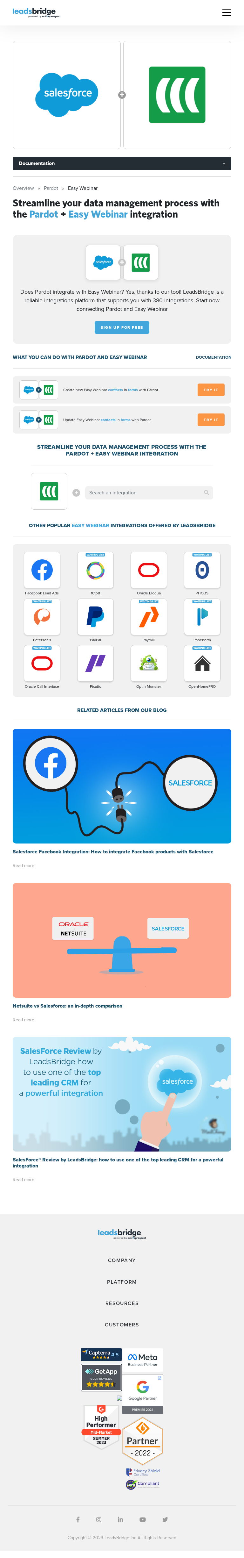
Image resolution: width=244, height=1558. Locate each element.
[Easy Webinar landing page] (177, 95)
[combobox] (149, 492)
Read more (23, 865)
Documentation (37, 163)
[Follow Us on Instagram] (98, 1520)
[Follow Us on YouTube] (142, 1520)
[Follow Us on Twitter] (165, 1520)
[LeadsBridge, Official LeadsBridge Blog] (36, 12)
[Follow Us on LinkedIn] (120, 1520)
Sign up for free (122, 327)
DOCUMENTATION (213, 357)
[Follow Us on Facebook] (78, 1520)
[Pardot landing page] (67, 95)
